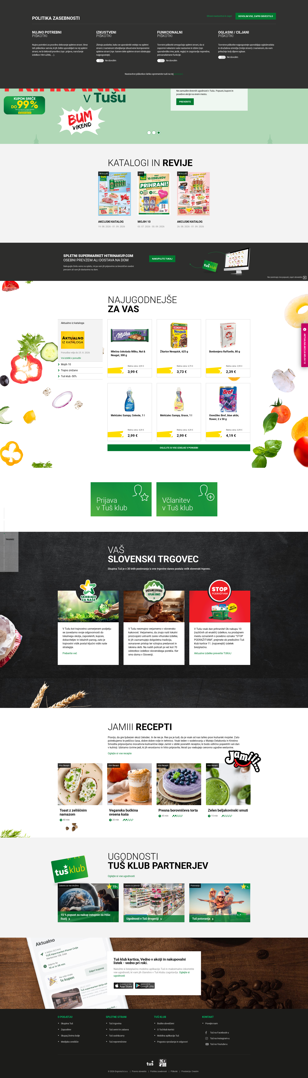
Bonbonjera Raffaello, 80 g (224, 351)
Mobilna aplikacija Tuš (168, 1035)
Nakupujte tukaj (162, 258)
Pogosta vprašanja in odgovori (172, 1041)
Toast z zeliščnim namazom (73, 812)
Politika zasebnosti (158, 1071)
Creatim (195, 1071)
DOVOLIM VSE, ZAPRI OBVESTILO (255, 16)
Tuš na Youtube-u (218, 1044)
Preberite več (70, 653)
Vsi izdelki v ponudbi (71, 358)
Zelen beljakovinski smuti (228, 810)
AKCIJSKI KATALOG (111, 221)
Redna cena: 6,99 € (234, 430)
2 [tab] (154, 133)
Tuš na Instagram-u (220, 1038)
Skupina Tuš (67, 1023)
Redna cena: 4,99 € (136, 366)
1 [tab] (149, 133)
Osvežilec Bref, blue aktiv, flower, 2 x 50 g (224, 417)
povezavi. (178, 74)
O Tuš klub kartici (165, 1029)
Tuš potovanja (201, 918)
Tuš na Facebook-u (219, 1032)
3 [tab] (159, 133)
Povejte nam (211, 1023)
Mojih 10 (144, 221)
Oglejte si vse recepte (120, 753)
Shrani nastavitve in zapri (219, 16)
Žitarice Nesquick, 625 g (174, 351)
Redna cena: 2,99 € (234, 366)
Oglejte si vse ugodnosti (121, 876)
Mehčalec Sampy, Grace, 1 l (176, 415)
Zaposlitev (66, 1029)
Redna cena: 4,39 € (136, 430)
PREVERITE (185, 101)
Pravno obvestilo (139, 1071)
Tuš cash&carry (116, 1035)
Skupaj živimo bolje (70, 1035)
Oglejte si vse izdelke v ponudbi (179, 447)
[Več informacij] (121, 499)
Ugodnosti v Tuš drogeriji (142, 918)
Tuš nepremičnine (117, 1041)
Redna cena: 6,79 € (185, 366)
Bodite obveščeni (165, 1023)
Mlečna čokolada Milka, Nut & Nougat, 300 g (128, 353)
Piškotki (174, 1071)
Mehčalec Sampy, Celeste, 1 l (128, 415)
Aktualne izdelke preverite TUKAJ (212, 653)
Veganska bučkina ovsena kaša (123, 812)
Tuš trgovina (115, 1023)
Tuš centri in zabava (119, 1029)
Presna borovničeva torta (178, 810)
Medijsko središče (69, 1041)
